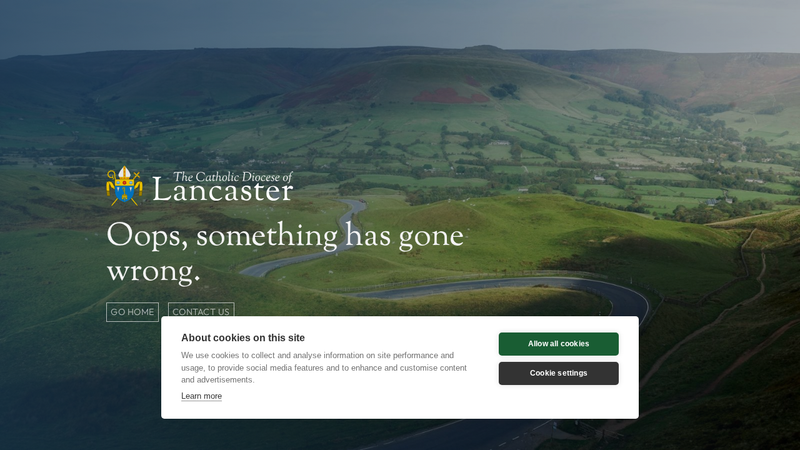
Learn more (201, 396)
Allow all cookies (558, 343)
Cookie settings (559, 373)
